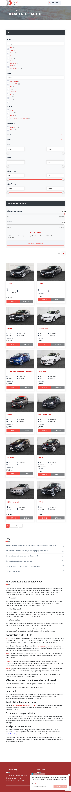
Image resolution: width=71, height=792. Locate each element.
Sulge (7, 747)
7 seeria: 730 (13, 91)
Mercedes (9, 661)
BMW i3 (40, 457)
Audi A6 (9, 328)
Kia (10, 60)
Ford (11, 55)
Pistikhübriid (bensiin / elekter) (19, 118)
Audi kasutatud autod (43, 646)
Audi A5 (40, 284)
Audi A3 (9, 284)
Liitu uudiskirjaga (60, 786)
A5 (10, 99)
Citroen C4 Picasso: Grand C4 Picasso (19, 371)
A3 (10, 94)
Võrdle (10, 297)
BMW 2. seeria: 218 (44, 414)
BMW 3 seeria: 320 (12, 502)
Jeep (11, 58)
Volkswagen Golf (43, 328)
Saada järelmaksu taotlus (35, 243)
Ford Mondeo (42, 371)
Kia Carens (10, 457)
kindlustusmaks (11, 734)
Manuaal (12, 130)
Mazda (12, 66)
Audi (11, 47)
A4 (10, 96)
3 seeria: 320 (13, 84)
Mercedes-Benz (14, 68)
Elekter (12, 115)
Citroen (12, 53)
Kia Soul (9, 414)
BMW (11, 50)
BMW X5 (40, 502)
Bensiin (12, 110)
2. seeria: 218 (14, 81)
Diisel (11, 113)
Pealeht (17, 10)
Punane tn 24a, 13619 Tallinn (16, 780)
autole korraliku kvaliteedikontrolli (23, 705)
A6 (10, 102)
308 (11, 86)
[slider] (64, 214)
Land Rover (13, 63)
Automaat (12, 127)
